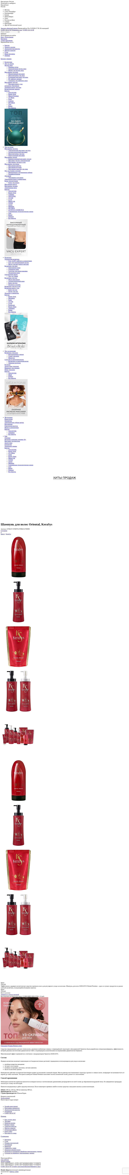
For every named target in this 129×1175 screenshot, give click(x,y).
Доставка (7, 1121)
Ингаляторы (8, 424)
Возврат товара (9, 1124)
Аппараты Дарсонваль (12, 86)
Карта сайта (8, 1131)
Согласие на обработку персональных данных (19, 1153)
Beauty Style (12, 94)
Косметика (8, 257)
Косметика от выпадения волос (18, 361)
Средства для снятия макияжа (17, 271)
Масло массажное (14, 279)
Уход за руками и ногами (13, 171)
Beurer (10, 106)
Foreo (10, 99)
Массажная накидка (14, 166)
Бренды (7, 45)
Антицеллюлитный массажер (17, 152)
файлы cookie (14, 1171)
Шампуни (11, 358)
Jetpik (10, 455)
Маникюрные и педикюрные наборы (20, 172)
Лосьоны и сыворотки (12, 293)
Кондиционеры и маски (16, 354)
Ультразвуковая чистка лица (17, 69)
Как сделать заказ (10, 1119)
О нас (6, 52)
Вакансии (8, 1146)
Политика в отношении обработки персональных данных (23, 1151)
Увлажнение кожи (14, 273)
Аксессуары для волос (12, 366)
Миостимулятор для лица (16, 75)
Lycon (10, 199)
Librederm (11, 308)
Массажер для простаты (12, 441)
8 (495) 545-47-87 (10, 1113)
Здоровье (7, 438)
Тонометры (8, 421)
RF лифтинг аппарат (15, 79)
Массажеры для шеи (11, 186)
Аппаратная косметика (12, 259)
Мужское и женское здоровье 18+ (15, 439)
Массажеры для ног (11, 157)
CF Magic (11, 97)
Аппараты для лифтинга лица (18, 80)
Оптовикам (8, 1111)
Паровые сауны (13, 67)
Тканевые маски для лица (13, 87)
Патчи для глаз (13, 291)
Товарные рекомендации (12, 1150)
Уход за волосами (10, 351)
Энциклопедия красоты (12, 49)
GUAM (10, 198)
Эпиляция (8, 176)
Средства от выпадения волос (14, 359)
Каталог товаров (6, 59)
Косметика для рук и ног (12, 286)
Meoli (10, 375)
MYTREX (11, 103)
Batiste (10, 310)
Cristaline (11, 194)
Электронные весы (11, 188)
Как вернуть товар (10, 1133)
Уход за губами (13, 276)
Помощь (7, 55)
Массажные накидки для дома (18, 169)
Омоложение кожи (14, 268)
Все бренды (12, 108)
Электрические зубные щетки (14, 422)
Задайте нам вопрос (18, 1166)
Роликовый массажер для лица (18, 77)
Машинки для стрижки (12, 368)
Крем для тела (12, 283)
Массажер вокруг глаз (15, 84)
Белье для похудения (11, 181)
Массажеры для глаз (11, 82)
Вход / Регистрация (7, 37)
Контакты (8, 1139)
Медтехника (8, 417)
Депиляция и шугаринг (15, 177)
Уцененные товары (11, 446)
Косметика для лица (11, 266)
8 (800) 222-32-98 (28, 30)
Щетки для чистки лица (16, 70)
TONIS (10, 203)
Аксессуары (8, 443)
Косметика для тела (11, 278)
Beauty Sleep (12, 307)
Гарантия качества (10, 1126)
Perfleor (10, 376)
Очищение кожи (13, 269)
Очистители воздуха (11, 426)
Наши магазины (10, 54)
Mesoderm (11, 298)
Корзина (27, 1166)
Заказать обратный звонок (9, 28)
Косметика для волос (11, 353)
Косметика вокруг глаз (12, 288)
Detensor (11, 216)
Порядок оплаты (10, 1123)
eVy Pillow (11, 453)
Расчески (7, 364)
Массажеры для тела (11, 149)
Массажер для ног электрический (19, 160)
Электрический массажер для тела (19, 150)
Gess (9, 104)
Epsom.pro (11, 305)
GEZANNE (12, 196)
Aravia (10, 205)
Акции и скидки (10, 47)
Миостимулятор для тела (16, 154)
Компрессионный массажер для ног (19, 159)
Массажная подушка (15, 167)
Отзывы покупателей (11, 1143)
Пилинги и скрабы (14, 284)
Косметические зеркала (12, 89)
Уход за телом (9, 147)
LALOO (11, 101)
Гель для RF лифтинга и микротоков (20, 261)
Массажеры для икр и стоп (17, 162)
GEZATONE (12, 92)
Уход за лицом (9, 63)
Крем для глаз (12, 290)
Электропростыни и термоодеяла (15, 179)
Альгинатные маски (11, 274)
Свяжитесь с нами (10, 1148)
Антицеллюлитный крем (16, 281)
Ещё (6, 436)
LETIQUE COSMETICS (16, 210)
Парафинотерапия (14, 174)
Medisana (11, 206)
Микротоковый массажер (16, 74)
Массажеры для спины (12, 164)
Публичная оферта (11, 1130)
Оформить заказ (35, 1166)
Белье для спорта (13, 182)
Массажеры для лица (11, 72)
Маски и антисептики (12, 427)
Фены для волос (10, 370)
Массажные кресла (11, 184)
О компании (5, 1136)
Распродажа (8, 62)
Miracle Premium (13, 96)
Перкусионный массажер (16, 155)
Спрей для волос (13, 356)
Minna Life (11, 201)
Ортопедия (8, 444)
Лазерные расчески (14, 363)
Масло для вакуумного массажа (18, 264)
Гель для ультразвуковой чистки (18, 262)
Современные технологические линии (20, 211)
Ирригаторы (9, 419)
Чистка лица (9, 65)
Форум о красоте (10, 50)
